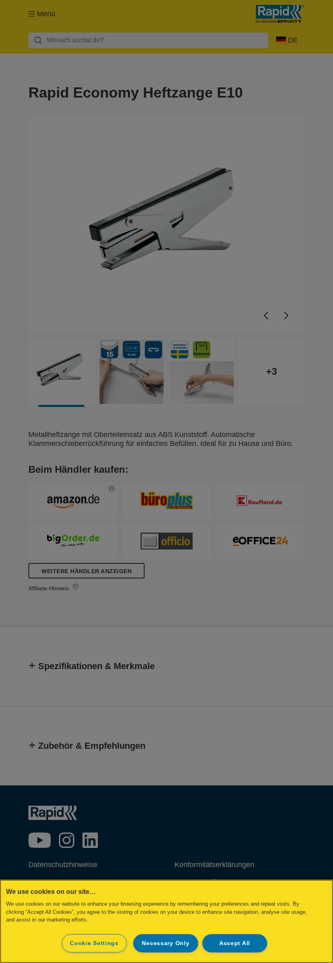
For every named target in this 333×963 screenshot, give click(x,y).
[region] (166, 921)
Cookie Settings (94, 943)
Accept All (234, 943)
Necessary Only (165, 943)
